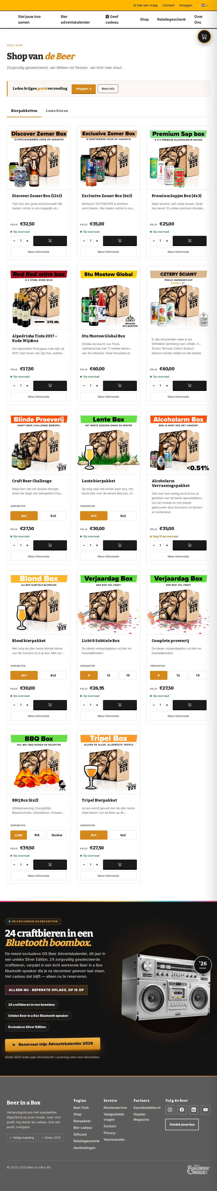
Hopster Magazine (141, 1116)
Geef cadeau (112, 19)
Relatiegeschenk (171, 19)
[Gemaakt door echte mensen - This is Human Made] (198, 1169)
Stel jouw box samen (29, 19)
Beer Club (81, 1108)
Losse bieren (57, 111)
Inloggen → (84, 88)
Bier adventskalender (75, 19)
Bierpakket (82, 1121)
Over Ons (198, 19)
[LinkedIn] (193, 1110)
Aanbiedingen (84, 1148)
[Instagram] (170, 1110)
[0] (204, 36)
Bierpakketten (24, 111)
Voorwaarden (114, 1139)
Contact (168, 5)
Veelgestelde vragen (114, 1116)
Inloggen (185, 5)
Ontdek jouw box (182, 1124)
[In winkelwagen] (50, 240)
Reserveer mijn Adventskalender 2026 (55, 1044)
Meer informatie (38, 251)
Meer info (108, 88)
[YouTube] (205, 1110)
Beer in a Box (12, 19)
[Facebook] (181, 1110)
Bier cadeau (83, 1128)
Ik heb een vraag (146, 5)
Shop (144, 19)
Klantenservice (115, 1108)
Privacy (109, 1133)
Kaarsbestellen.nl (145, 1108)
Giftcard (80, 1134)
